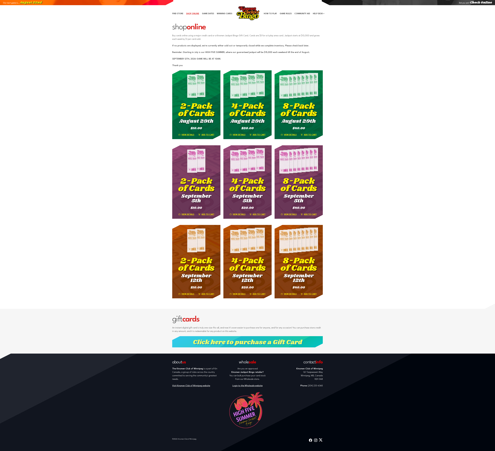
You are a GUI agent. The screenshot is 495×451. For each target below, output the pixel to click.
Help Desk (318, 14)
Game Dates (208, 14)
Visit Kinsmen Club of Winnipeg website (191, 386)
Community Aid (302, 14)
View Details (188, 135)
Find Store (177, 14)
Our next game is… (22, 3)
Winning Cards (224, 14)
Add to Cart (207, 135)
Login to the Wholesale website (247, 386)
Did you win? (475, 3)
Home (248, 13)
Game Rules (286, 14)
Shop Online (192, 14)
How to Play (270, 14)
